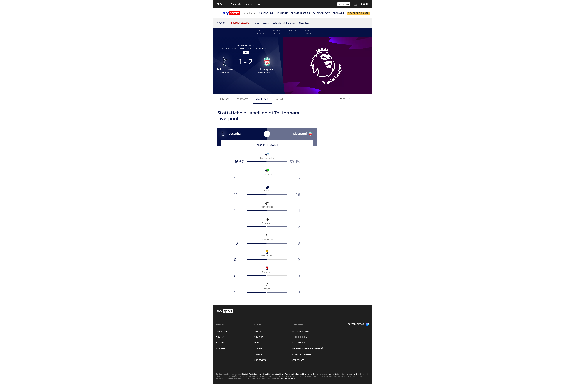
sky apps (259, 337)
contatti (353, 374)
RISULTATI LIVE (266, 13)
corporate (298, 360)
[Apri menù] (218, 13)
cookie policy (299, 337)
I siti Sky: (220, 325)
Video (266, 23)
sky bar (258, 348)
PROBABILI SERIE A (300, 13)
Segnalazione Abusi (288, 378)
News (256, 23)
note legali (298, 343)
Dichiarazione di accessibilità (307, 348)
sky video (221, 343)
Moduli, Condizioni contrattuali (255, 374)
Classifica (304, 23)
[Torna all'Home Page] (231, 13)
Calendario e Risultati (284, 23)
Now (256, 343)
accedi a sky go (356, 324)
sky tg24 (220, 337)
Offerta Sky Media (301, 354)
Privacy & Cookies (275, 374)
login (364, 4)
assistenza (344, 374)
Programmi (260, 360)
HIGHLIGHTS (282, 13)
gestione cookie (301, 331)
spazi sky (259, 354)
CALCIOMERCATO (321, 13)
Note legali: (297, 325)
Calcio (221, 23)
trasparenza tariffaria (330, 374)
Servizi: (257, 325)
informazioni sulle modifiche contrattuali (300, 374)
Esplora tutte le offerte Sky (245, 4)
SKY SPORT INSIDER (358, 13)
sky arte (220, 348)
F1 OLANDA (338, 13)
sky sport (221, 331)
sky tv (257, 331)
